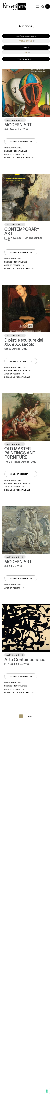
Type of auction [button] (24, 59)
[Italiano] (47, 6)
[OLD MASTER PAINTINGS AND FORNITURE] (26, 417)
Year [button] (25, 47)
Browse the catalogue (15, 151)
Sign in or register (19, 141)
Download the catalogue (17, 157)
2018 (26, 52)
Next (30, 716)
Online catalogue (13, 148)
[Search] (42, 6)
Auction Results (12, 154)
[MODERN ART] (26, 93)
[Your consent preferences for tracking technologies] (47, 1091)
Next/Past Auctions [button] (25, 36)
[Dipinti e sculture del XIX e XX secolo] (26, 308)
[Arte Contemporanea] (26, 628)
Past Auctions (25, 41)
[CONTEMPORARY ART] (26, 197)
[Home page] (14, 6)
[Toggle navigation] (37, 6)
